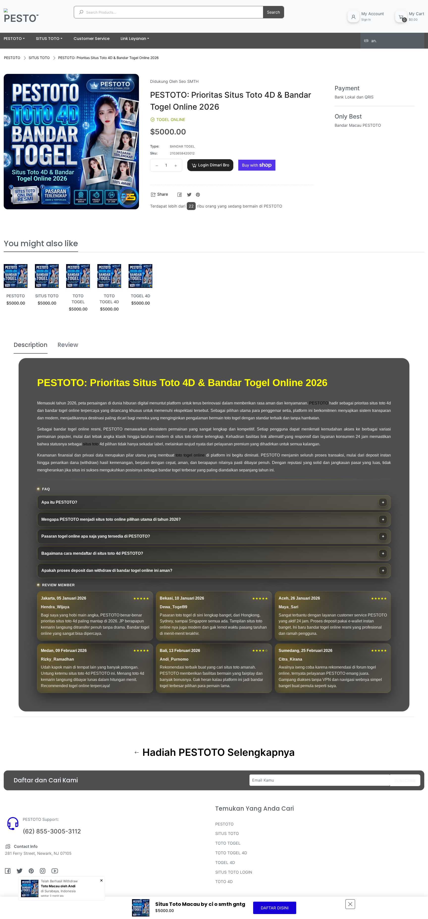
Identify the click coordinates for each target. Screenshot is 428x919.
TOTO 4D (224, 881)
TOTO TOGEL (228, 843)
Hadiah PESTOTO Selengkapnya (217, 752)
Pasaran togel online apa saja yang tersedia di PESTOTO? (95, 536)
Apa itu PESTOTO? (59, 502)
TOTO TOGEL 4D (231, 852)
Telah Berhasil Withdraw (59, 881)
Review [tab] (67, 345)
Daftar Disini (275, 907)
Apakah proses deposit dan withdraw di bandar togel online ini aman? (106, 570)
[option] (15, 291)
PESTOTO (12, 58)
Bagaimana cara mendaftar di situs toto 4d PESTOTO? (92, 553)
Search (273, 12)
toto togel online (190, 455)
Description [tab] (31, 345)
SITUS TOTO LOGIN (233, 872)
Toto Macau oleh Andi (58, 886)
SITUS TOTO (39, 58)
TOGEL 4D (140, 295)
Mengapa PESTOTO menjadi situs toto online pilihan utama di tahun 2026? (111, 519)
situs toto (91, 444)
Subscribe (405, 780)
